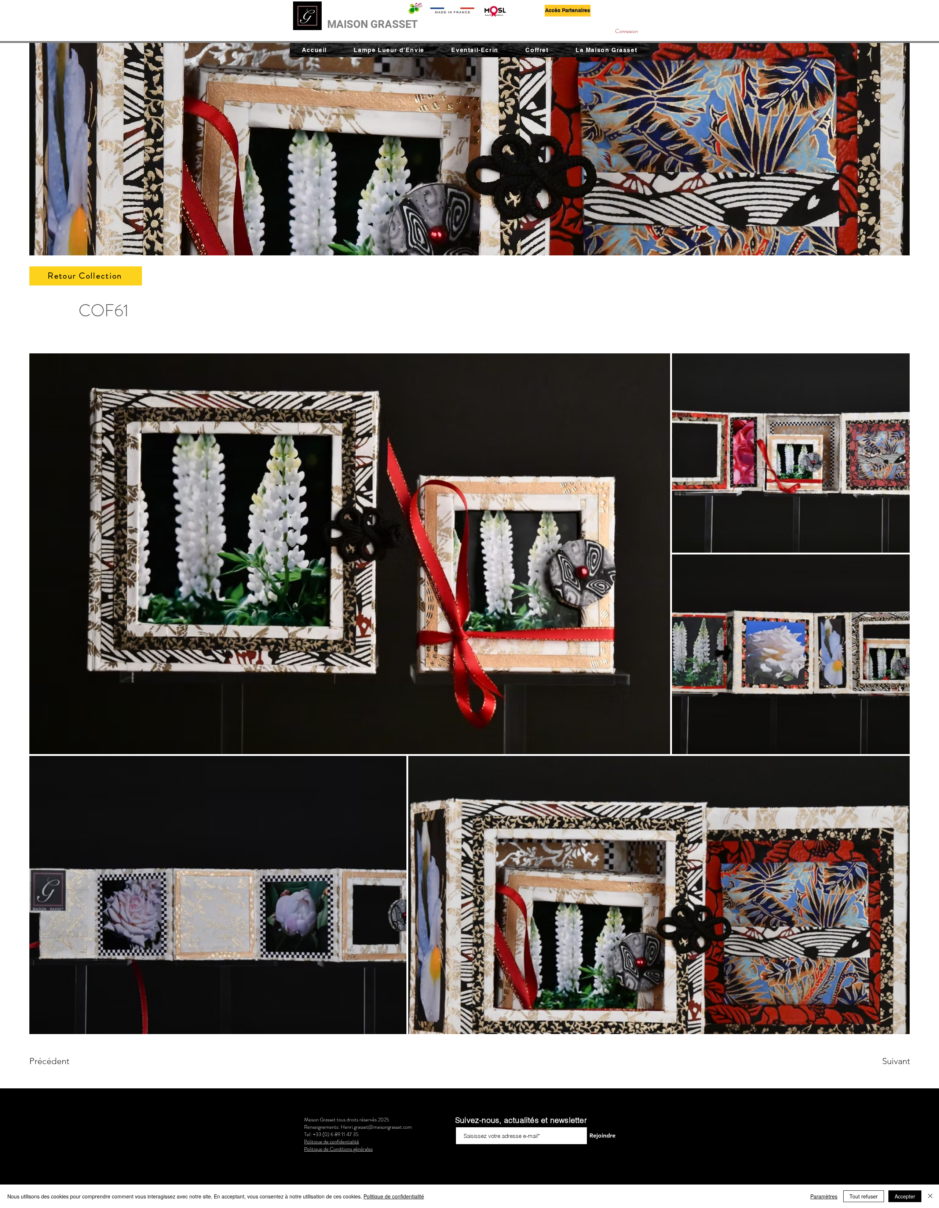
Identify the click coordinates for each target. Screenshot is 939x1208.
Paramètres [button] (823, 1196)
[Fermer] (930, 1196)
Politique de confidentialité (393, 1196)
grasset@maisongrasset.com (383, 1127)
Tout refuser (864, 1196)
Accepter (905, 1196)
